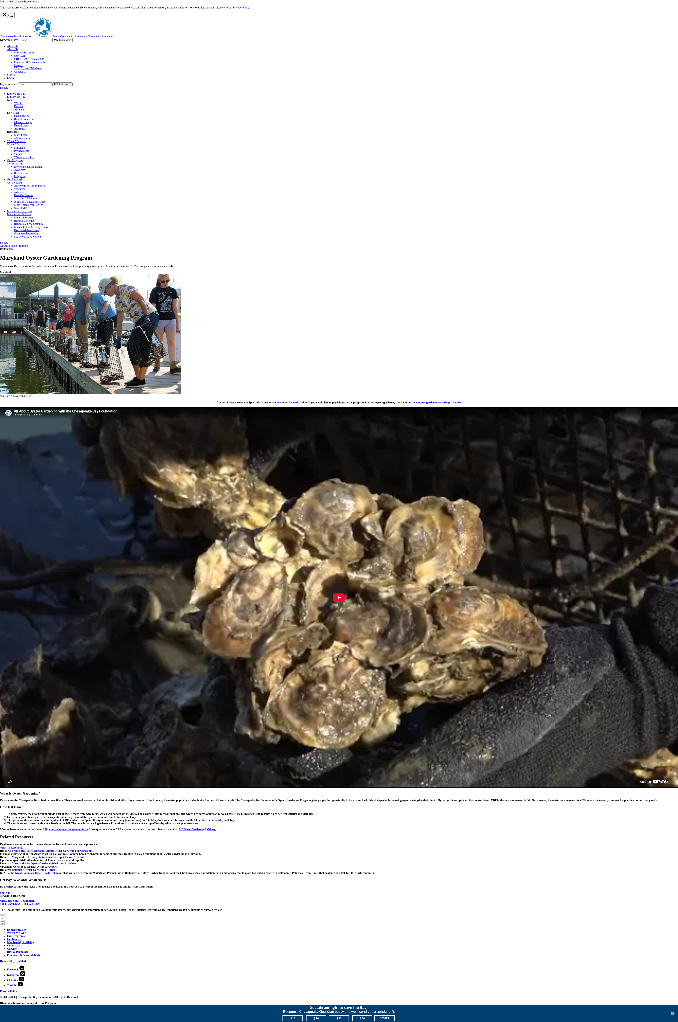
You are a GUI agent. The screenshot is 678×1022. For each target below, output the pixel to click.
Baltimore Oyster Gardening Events (33, 869)
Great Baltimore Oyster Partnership (36, 872)
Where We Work (16, 144)
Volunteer (19, 188)
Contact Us (20, 71)
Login (10, 77)
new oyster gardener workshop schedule (437, 402)
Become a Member (24, 220)
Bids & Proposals (17, 951)
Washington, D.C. (24, 157)
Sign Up (5, 892)
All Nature (20, 109)
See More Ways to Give (27, 236)
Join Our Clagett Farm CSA (29, 201)
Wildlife (18, 103)
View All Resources (11, 847)
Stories (11, 74)
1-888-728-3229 (30, 903)
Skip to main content (11, 1)
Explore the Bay (16, 96)
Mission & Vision (24, 52)
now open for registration (291, 402)
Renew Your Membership (28, 223)
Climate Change (23, 122)
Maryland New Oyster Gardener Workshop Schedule (44, 863)
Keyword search (9, 39)
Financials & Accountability (29, 62)
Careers (18, 65)
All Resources (22, 138)
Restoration (20, 173)
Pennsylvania (21, 150)
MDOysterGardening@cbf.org (197, 829)
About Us (12, 49)
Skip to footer (31, 1)
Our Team (19, 55)
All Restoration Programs (14, 245)
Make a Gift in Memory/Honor (31, 227)
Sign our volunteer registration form (66, 829)
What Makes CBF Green (28, 68)
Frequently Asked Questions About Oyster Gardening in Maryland (52, 850)
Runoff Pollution (23, 119)
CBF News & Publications (29, 58)
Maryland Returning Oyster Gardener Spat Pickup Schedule (48, 857)
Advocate (19, 192)
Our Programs (15, 163)
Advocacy (20, 169)
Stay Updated (21, 207)
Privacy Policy (241, 7)
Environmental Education (28, 166)
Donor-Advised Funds (26, 230)
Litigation (19, 176)
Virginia (18, 153)
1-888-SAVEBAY (10, 903)
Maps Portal (21, 134)
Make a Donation (24, 217)
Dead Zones (21, 125)
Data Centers (21, 115)
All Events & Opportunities (29, 185)
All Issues (19, 128)
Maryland (19, 147)
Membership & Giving (19, 214)
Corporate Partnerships (27, 233)
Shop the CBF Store (25, 198)
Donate (4, 87)
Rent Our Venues (23, 195)
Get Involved (14, 182)
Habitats (18, 106)
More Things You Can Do (28, 204)
